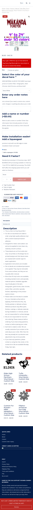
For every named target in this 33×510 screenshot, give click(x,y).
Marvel (13, 213)
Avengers (7, 211)
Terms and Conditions (8, 471)
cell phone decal (21, 211)
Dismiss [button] (16, 507)
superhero (17, 213)
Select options (9, 388)
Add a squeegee (10, 152)
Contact (4, 439)
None (5, 149)
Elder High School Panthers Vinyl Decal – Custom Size (9, 377)
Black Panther (13, 211)
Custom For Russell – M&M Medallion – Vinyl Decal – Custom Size (9, 410)
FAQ (3, 473)
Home (3, 434)
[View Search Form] (25, 3)
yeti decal (7, 215)
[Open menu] (29, 3)
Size (3, 70)
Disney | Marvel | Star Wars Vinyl (22, 208)
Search (4, 462)
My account (5, 476)
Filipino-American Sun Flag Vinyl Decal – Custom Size (24, 409)
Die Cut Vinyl (11, 208)
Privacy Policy (5, 464)
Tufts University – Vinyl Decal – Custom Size (24, 376)
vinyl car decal (24, 213)
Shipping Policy (6, 469)
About (3, 437)
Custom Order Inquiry (8, 441)
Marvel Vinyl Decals (6, 210)
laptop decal (8, 213)
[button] (29, 16)
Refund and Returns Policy (9, 466)
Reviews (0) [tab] (6, 224)
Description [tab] (6, 220)
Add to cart (22, 179)
